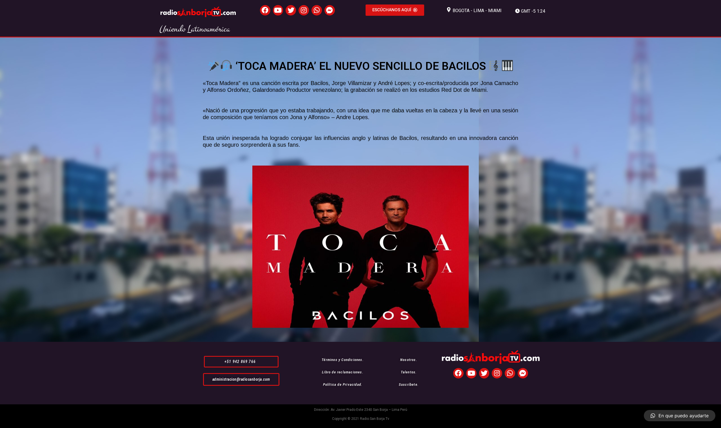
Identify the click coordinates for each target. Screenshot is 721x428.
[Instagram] (304, 10)
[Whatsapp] (316, 10)
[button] (395, 10)
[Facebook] (265, 10)
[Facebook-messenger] (329, 10)
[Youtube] (278, 10)
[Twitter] (291, 10)
